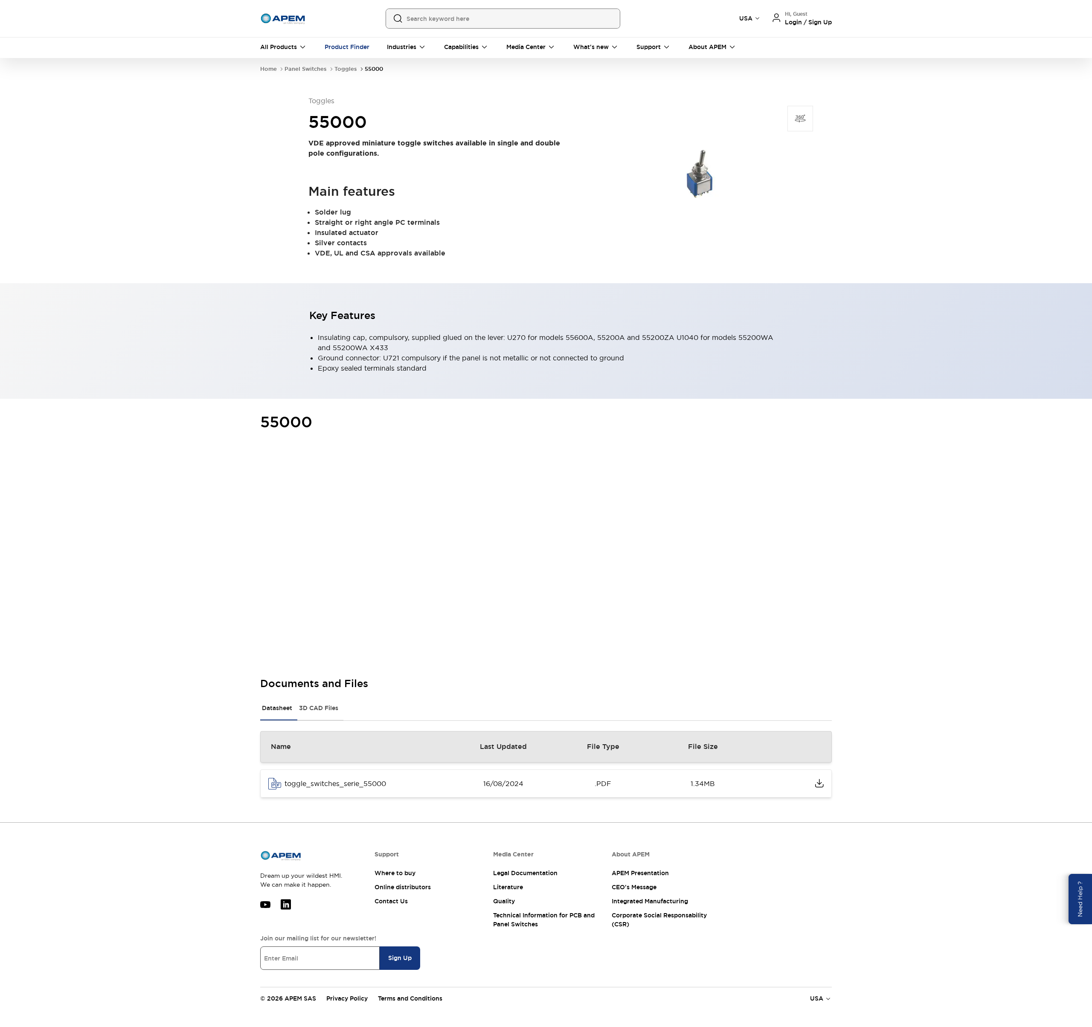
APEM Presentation (640, 873)
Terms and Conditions (410, 998)
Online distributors (403, 887)
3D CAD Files (318, 708)
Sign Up (400, 958)
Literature (508, 887)
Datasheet (277, 708)
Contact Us (391, 901)
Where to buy (395, 873)
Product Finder (347, 47)
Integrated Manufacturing (650, 901)
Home (268, 69)
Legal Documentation (525, 873)
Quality (504, 901)
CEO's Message (634, 887)
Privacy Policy (347, 998)
